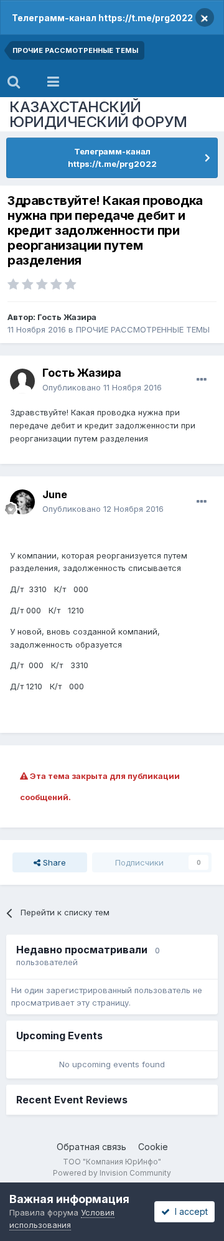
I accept (189, 1211)
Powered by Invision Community (112, 1172)
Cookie (153, 1146)
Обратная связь (91, 1146)
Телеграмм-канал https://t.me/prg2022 (102, 17)
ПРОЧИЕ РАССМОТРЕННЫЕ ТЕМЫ (143, 329)
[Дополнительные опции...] (201, 379)
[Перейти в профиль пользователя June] (22, 501)
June (54, 494)
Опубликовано (102, 387)
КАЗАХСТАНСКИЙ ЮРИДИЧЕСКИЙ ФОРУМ (98, 114)
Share (53, 862)
